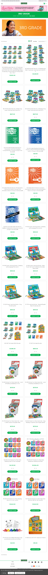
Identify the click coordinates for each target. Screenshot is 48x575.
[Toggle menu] (5, 3)
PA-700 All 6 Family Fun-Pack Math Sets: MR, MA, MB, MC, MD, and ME (35, 499)
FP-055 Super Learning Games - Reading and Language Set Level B (35, 227)
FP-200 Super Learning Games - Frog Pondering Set (12, 305)
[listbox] (42, 41)
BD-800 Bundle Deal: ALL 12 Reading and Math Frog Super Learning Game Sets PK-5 (35, 70)
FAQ (13, 561)
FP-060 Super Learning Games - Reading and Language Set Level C (12, 266)
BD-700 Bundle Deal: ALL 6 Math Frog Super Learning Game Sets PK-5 (12, 109)
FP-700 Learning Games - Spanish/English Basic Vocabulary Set (35, 305)
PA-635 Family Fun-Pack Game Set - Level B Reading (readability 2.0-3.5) (12, 383)
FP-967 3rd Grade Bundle (35, 343)
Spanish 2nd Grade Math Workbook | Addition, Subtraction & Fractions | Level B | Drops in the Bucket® (12, 228)
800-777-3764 (44, 0)
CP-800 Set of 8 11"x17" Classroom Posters (35, 537)
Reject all (11, 573)
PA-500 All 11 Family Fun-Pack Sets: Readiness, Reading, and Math (35, 460)
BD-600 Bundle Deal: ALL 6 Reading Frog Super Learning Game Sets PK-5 (35, 109)
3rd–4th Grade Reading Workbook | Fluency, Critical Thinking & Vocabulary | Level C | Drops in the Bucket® (35, 150)
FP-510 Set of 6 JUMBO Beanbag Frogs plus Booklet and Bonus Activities (12, 538)
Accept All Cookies (20, 573)
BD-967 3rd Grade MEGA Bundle (12, 343)
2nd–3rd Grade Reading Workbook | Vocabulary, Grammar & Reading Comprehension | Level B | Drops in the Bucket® (12, 150)
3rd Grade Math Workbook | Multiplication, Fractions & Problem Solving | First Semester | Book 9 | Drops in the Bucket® (12, 189)
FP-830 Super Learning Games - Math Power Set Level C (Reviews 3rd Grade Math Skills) (35, 267)
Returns (12, 566)
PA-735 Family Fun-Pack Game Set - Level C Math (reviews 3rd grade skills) (12, 421)
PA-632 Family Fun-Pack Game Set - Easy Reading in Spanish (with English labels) (35, 421)
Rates (12, 564)
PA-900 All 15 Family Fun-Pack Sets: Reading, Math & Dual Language (12, 460)
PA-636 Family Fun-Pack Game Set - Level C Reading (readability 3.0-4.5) (35, 383)
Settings (4, 573)
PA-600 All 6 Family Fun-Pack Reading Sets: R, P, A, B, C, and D (12, 499)
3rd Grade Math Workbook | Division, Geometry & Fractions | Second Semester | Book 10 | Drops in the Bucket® (35, 189)
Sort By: (35, 41)
